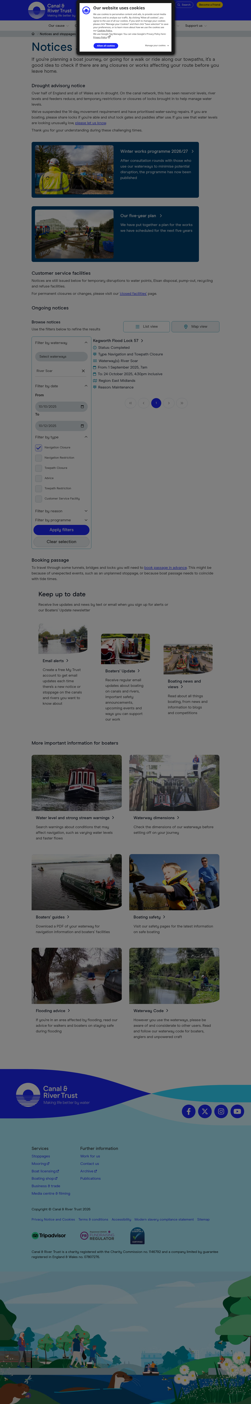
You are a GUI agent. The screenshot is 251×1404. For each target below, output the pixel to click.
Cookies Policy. (104, 30)
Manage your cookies (155, 45)
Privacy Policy (100, 37)
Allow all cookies (106, 45)
